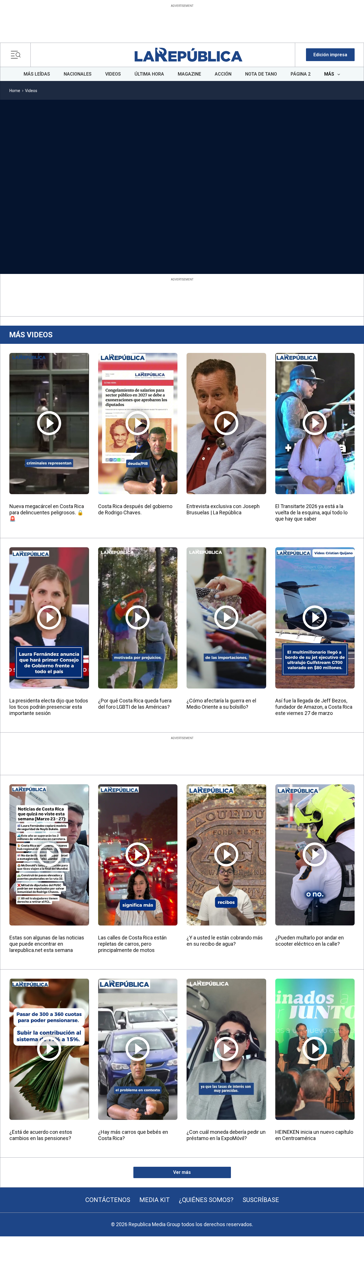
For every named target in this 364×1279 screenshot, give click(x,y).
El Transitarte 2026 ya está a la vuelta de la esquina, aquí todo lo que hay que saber (311, 512)
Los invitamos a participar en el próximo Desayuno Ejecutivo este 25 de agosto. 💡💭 (179, 235)
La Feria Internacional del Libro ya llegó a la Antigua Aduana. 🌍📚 (108, 232)
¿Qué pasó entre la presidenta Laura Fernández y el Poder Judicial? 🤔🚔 (316, 235)
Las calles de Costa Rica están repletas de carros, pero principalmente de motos (132, 944)
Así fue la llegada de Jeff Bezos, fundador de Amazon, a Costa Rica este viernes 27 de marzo (313, 707)
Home (14, 90)
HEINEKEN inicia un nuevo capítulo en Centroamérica (314, 1135)
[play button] (40, 164)
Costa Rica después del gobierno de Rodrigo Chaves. (135, 509)
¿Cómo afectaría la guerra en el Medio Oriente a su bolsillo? (221, 704)
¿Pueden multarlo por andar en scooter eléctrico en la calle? (309, 941)
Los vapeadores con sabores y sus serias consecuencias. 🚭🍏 (246, 232)
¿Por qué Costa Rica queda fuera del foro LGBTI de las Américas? (134, 704)
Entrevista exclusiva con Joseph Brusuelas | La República (223, 509)
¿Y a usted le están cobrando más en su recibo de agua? (225, 941)
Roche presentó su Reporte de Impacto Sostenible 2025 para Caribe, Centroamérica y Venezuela (36, 238)
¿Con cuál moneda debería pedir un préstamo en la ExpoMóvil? (226, 1135)
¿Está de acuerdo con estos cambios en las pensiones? (40, 1135)
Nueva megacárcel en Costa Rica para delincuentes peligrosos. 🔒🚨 (46, 512)
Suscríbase (261, 1199)
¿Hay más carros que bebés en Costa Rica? (133, 1135)
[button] (330, 54)
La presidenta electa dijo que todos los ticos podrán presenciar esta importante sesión (48, 707)
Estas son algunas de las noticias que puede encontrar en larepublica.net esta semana (46, 944)
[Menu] (17, 55)
